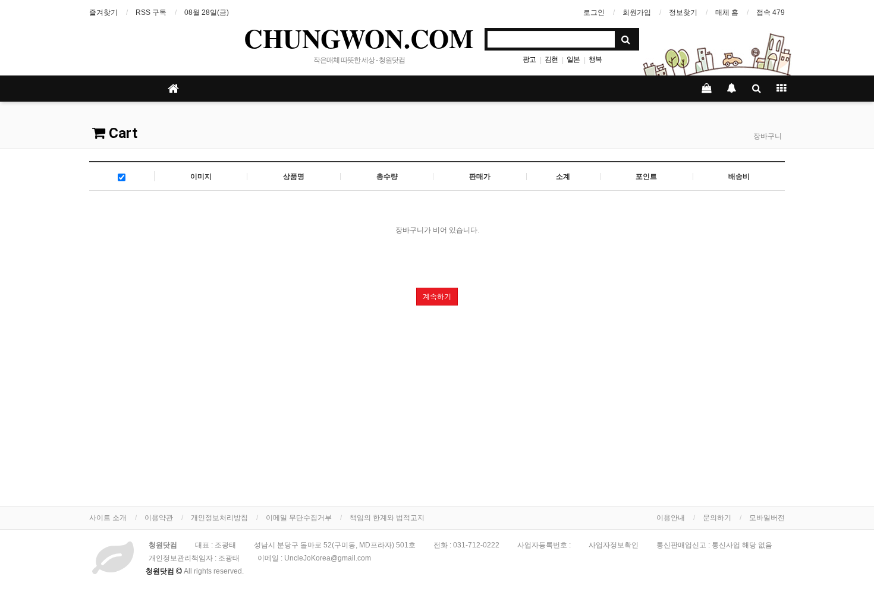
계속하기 (437, 296)
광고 (529, 59)
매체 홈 (726, 12)
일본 (573, 59)
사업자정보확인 (614, 545)
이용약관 (158, 518)
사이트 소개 (108, 518)
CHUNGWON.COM (359, 38)
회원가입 (637, 12)
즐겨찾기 (103, 12)
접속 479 (770, 12)
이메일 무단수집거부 (299, 518)
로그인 (594, 12)
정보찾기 (683, 12)
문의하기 (717, 518)
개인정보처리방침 (219, 518)
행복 (595, 59)
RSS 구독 (151, 12)
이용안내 (670, 518)
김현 (551, 59)
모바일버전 (767, 518)
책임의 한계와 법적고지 (387, 518)
